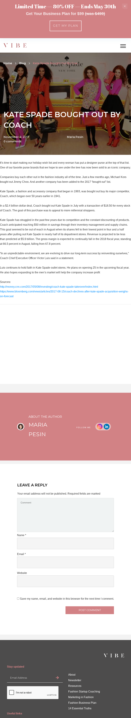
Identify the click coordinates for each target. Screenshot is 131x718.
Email (21, 554)
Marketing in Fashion (81, 697)
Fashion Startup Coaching (84, 691)
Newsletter (74, 680)
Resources (74, 685)
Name (21, 535)
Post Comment (90, 610)
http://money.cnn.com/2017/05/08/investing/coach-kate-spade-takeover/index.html (49, 286)
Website (22, 573)
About (71, 674)
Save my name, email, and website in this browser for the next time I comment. (67, 598)
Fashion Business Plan (82, 702)
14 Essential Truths (79, 708)
